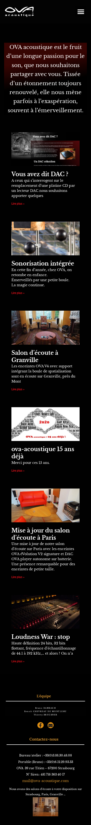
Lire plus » (18, 203)
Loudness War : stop (40, 637)
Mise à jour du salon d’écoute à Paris (40, 534)
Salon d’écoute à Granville (34, 357)
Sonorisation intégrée (42, 263)
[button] (80, 11)
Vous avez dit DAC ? (39, 174)
